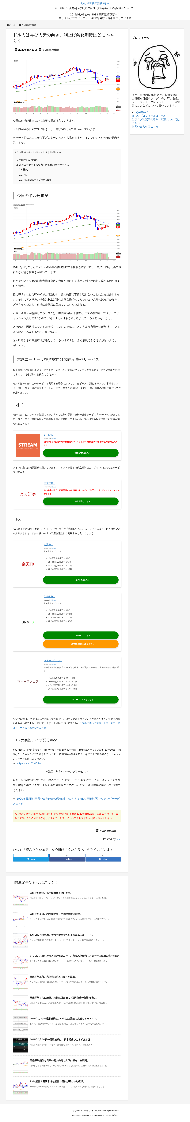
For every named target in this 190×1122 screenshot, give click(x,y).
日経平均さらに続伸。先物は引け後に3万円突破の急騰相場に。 (64, 997)
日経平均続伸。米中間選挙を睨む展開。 (51, 892)
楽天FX (47, 544)
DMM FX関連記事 (79, 644)
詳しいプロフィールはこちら (149, 115)
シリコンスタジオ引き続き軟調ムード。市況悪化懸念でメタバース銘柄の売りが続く (75, 955)
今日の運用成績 (29, 25)
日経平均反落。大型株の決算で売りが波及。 (53, 976)
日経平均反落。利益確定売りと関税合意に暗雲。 (56, 913)
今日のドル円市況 (27, 159)
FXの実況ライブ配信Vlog (35, 179)
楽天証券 (48, 483)
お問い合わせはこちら (145, 126)
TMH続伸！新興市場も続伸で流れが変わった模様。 (57, 1081)
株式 (23, 169)
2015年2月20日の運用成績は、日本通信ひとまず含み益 (60, 1039)
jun (118, 839)
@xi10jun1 (142, 112)
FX (23, 174)
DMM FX (48, 596)
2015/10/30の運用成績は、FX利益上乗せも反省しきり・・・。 (64, 1018)
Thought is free (111, 1115)
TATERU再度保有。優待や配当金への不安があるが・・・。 (62, 934)
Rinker (54, 438)
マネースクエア (52, 660)
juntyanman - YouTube (28, 763)
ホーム (12, 25)
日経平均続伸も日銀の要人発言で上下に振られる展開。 (59, 1060)
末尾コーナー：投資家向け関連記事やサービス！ (43, 164)
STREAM (48, 434)
